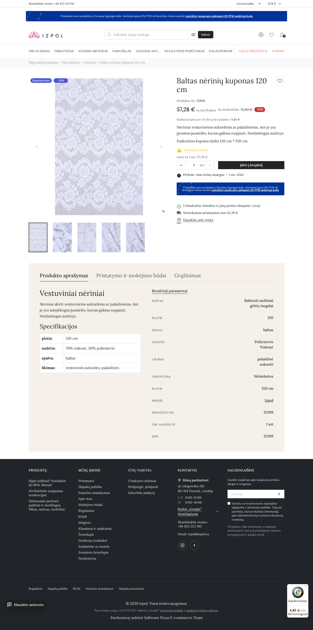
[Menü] (305, 587)
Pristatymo (86, 481)
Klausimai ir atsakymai (95, 528)
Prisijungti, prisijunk (143, 487)
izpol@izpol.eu (198, 534)
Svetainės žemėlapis (93, 552)
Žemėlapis (86, 534)
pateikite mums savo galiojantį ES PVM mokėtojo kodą (219, 16)
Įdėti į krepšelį (251, 165)
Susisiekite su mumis (93, 546)
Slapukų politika (90, 487)
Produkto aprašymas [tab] (64, 275)
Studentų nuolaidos (92, 540)
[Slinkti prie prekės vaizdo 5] (135, 237)
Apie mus (85, 499)
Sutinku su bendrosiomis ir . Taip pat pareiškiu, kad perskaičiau (257, 511)
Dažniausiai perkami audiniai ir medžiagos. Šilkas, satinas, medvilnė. (47, 505)
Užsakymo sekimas (142, 481)
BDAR (82, 517)
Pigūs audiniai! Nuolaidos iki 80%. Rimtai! (47, 483)
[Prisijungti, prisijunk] (261, 35)
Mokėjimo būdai (90, 505)
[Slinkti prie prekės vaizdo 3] (86, 237)
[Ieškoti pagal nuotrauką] (193, 35)
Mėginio (84, 523)
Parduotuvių (87, 558)
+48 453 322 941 (190, 526)
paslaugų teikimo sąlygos (202, 610)
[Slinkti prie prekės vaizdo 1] (38, 237)
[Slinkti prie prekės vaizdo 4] (111, 237)
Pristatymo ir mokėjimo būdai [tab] (131, 275)
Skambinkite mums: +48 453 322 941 (51, 3)
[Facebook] (194, 545)
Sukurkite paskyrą (141, 493)
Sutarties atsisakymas (94, 493)
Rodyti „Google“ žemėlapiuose (190, 511)
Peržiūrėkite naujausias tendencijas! (46, 493)
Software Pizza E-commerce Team (173, 617)
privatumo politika (258, 507)
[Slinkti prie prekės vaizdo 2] (62, 237)
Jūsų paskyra (139, 470)
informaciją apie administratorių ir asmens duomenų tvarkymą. (257, 515)
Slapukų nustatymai (131, 588)
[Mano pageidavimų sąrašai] (271, 35)
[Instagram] (182, 545)
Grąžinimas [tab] (187, 275)
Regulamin (86, 511)
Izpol (269, 400)
